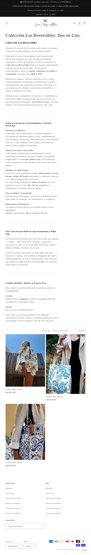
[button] (6, 23)
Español (28, 546)
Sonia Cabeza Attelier (67, 549)
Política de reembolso (13, 503)
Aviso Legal (10, 493)
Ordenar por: (46, 331)
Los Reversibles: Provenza (54, 396)
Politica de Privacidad (13, 498)
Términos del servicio (13, 508)
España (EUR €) (13, 546)
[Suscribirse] (43, 526)
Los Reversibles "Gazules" (14, 462)
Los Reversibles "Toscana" (14, 389)
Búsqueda (9, 488)
